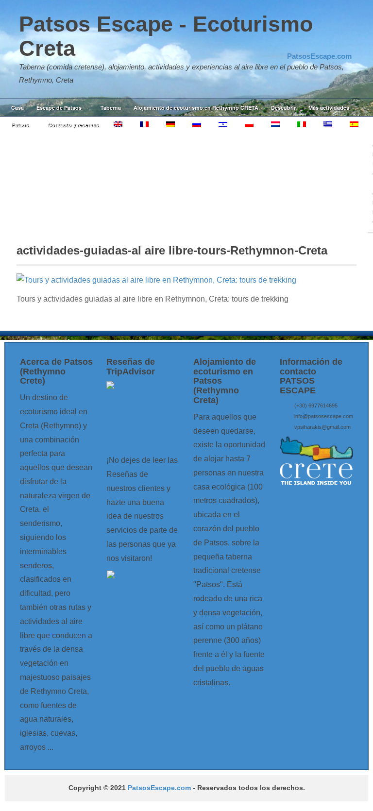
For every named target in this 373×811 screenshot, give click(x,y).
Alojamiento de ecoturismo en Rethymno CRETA (196, 107)
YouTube (344, 43)
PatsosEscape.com (159, 788)
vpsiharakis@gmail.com (322, 427)
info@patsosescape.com (323, 416)
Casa (17, 107)
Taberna (111, 107)
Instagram (331, 43)
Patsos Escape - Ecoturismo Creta (166, 36)
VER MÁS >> (216, 701)
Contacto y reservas (73, 124)
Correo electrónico (305, 43)
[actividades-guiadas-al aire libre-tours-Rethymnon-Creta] (156, 280)
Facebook (318, 43)
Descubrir (283, 107)
